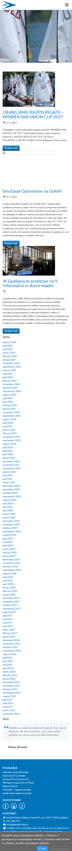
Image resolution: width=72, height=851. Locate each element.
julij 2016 (7, 657)
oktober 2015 (10, 689)
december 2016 (11, 640)
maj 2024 (7, 398)
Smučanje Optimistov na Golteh (32, 191)
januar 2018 (9, 594)
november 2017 (11, 601)
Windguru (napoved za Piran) (18, 782)
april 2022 (8, 454)
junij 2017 (8, 619)
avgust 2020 (9, 499)
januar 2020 (9, 517)
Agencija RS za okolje (14, 775)
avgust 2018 (9, 573)
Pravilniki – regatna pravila (17, 789)
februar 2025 (10, 380)
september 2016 (12, 650)
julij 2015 (7, 699)
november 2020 (11, 489)
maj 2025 (7, 373)
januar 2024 (9, 408)
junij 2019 (8, 538)
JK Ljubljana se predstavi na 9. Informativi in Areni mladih (30, 283)
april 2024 (8, 401)
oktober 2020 (10, 492)
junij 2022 (8, 447)
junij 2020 (8, 503)
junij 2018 (8, 576)
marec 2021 (9, 482)
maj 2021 (7, 478)
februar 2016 (10, 675)
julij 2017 (7, 615)
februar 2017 (10, 633)
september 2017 (12, 608)
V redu (42, 848)
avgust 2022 (9, 443)
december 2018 (11, 559)
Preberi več (11, 148)
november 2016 (11, 643)
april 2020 (8, 510)
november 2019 (11, 524)
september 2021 (12, 468)
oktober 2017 (10, 605)
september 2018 (12, 569)
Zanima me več (60, 849)
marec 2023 (9, 429)
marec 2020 (9, 513)
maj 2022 (7, 450)
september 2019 (12, 531)
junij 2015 (8, 703)
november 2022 (11, 436)
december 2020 (11, 485)
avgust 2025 (9, 370)
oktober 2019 (10, 527)
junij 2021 (8, 475)
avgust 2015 (9, 696)
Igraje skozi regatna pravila (17, 793)
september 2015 (12, 692)
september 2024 (12, 391)
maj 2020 (7, 506)
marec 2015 (9, 710)
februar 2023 (10, 433)
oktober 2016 (10, 647)
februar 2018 (10, 590)
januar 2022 (9, 457)
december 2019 (11, 520)
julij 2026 (7, 345)
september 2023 (12, 415)
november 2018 (11, 562)
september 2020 (12, 496)
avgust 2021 (9, 471)
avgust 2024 (9, 394)
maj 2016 (7, 664)
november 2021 (11, 464)
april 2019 (8, 545)
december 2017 (11, 597)
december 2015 (11, 682)
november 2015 (11, 685)
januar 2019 (9, 555)
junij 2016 (8, 661)
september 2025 (12, 366)
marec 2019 (9, 548)
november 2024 (11, 384)
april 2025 (8, 377)
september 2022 (12, 440)
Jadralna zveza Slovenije (15, 772)
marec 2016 (9, 671)
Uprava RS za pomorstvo (16, 779)
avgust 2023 (9, 419)
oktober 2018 (10, 566)
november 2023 (11, 412)
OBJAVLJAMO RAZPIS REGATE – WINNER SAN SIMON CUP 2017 (33, 114)
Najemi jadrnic (10, 786)
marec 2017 (9, 629)
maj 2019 (7, 541)
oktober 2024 (10, 387)
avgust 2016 (9, 654)
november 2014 (11, 713)
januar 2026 (9, 359)
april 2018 (8, 583)
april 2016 (8, 668)
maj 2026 (7, 349)
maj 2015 (7, 706)
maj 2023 (7, 426)
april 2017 (8, 626)
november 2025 (11, 363)
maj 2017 (7, 622)
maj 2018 (7, 580)
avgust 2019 (9, 534)
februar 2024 (10, 405)
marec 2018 (9, 587)
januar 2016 (9, 678)
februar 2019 (10, 552)
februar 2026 (10, 356)
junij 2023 (8, 422)
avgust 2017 (9, 612)
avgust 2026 (9, 342)
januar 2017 (9, 636)
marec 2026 (9, 352)
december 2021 (11, 461)
